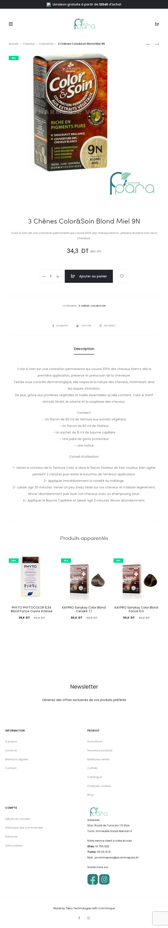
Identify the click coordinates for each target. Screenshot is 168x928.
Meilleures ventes (98, 759)
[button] (44, 276)
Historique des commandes (24, 827)
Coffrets (92, 768)
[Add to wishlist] (121, 276)
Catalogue (94, 777)
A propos (11, 741)
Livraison (11, 750)
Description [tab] (84, 348)
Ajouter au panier (92, 276)
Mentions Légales (16, 759)
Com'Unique (106, 908)
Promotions (94, 741)
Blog (90, 795)
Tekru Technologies (78, 908)
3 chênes (84, 305)
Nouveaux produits (99, 750)
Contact (10, 768)
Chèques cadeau (99, 786)
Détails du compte (17, 819)
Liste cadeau (14, 845)
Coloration (46, 44)
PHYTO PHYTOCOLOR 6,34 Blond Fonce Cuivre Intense (31, 609)
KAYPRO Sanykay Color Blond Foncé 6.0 (136, 609)
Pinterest (110, 325)
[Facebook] (79, 917)
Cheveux (29, 44)
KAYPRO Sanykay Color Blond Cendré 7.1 (84, 609)
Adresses (11, 836)
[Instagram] (88, 917)
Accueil (13, 44)
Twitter (86, 325)
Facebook (62, 325)
